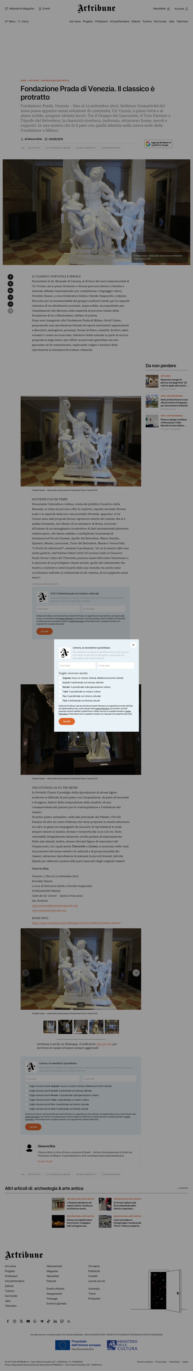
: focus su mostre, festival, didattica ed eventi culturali (93, 678)
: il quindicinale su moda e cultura (81, 691)
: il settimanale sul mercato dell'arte (83, 682)
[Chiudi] (133, 645)
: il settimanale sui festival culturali (81, 700)
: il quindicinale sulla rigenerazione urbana (86, 687)
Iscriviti (66, 721)
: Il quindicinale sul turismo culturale (82, 696)
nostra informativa (102, 708)
